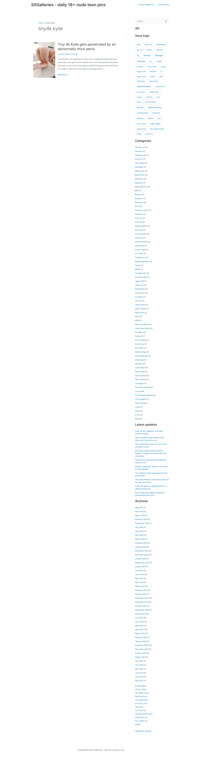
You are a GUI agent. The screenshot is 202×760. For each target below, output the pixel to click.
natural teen (160, 86)
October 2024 (141, 559)
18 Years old (140, 147)
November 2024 (142, 555)
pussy (139, 102)
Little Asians (140, 305)
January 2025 (140, 547)
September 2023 (142, 610)
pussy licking (150, 102)
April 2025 (139, 535)
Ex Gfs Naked (140, 686)
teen (159, 118)
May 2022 (139, 669)
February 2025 (141, 543)
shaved (140, 107)
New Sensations (142, 324)
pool (158, 97)
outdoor (139, 97)
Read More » (63, 74)
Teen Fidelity (140, 379)
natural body (153, 81)
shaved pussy (154, 107)
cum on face (152, 67)
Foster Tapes (140, 250)
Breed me (139, 202)
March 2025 (140, 539)
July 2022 (139, 661)
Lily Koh (138, 301)
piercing (149, 97)
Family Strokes (141, 242)
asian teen (148, 44)
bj (138, 55)
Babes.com (139, 171)
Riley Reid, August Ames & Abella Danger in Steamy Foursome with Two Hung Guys (151, 453)
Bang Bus (139, 183)
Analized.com (140, 155)
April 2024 (139, 582)
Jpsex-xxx (139, 285)
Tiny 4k (74, 54)
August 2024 (140, 566)
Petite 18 (138, 336)
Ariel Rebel (139, 163)
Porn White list (141, 721)
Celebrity (139, 214)
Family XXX (139, 246)
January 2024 (140, 594)
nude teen (154, 92)
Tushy (137, 407)
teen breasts (141, 124)
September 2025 (142, 523)
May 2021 (139, 681)
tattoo (150, 118)
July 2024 (139, 570)
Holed (137, 269)
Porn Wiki (139, 348)
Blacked (138, 194)
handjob (153, 71)
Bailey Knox (140, 175)
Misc (137, 316)
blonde (147, 55)
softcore (140, 118)
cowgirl (159, 61)
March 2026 (140, 515)
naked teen (141, 81)
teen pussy (141, 129)
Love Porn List (141, 703)
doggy (163, 67)
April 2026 (139, 511)
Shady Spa (139, 360)
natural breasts (144, 86)
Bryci (137, 206)
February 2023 (141, 637)
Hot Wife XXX (140, 273)
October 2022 (140, 653)
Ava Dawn (139, 167)
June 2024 (139, 574)
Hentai (138, 265)
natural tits (141, 92)
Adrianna (138, 151)
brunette (141, 61)
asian (139, 44)
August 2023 (140, 614)
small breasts (142, 113)
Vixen (137, 411)
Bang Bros (139, 179)
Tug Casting (140, 403)
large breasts (141, 77)
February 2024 (141, 590)
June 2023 (139, 622)
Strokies (138, 364)
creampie (140, 67)
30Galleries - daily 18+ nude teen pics (68, 4)
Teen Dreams (140, 375)
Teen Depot (140, 371)
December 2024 (142, 551)
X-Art (137, 415)
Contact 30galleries (146, 4)
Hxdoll (137, 724)
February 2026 (141, 519)
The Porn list (140, 710)
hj (161, 71)
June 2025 (139, 531)
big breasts (161, 44)
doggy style (141, 71)
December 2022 (141, 645)
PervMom (139, 332)
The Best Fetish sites (144, 714)
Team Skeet (140, 368)
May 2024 (139, 578)
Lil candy (138, 297)
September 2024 (142, 563)
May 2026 (139, 507)
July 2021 (139, 673)
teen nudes (156, 124)
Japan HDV (139, 281)
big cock (140, 50)
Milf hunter (139, 313)
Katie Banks (140, 289)
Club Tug (139, 218)
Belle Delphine (141, 187)
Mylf (137, 320)
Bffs (136, 190)
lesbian (152, 77)
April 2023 (139, 629)
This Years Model (142, 387)
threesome (149, 134)
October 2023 (141, 606)
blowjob (159, 55)
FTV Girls (139, 253)
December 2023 (142, 598)
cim (151, 61)
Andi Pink (139, 159)
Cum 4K (138, 222)
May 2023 (139, 626)
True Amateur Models (144, 395)
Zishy (137, 419)
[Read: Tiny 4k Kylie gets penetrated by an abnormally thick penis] (44, 60)
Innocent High (141, 277)
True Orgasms (141, 399)
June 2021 (139, 677)
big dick (149, 50)
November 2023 (142, 602)
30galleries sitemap (143, 731)
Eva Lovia (139, 230)
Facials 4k (139, 238)
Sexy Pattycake (141, 356)
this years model (157, 129)
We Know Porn (141, 696)
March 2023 (140, 633)
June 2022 (139, 665)
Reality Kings (140, 352)
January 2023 (140, 641)
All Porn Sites (140, 689)
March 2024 (140, 586)
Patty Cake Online (142, 328)
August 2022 (140, 657)
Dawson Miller (141, 226)
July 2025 (139, 527)
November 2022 (141, 649)
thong (139, 134)
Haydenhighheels (142, 261)
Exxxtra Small (140, 234)
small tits (156, 113)
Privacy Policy (163, 4)
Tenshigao (139, 383)
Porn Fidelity (140, 340)
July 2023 (139, 618)
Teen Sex (139, 707)
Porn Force (139, 344)
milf (160, 77)
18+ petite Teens (142, 693)
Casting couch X (142, 210)
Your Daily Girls (141, 700)
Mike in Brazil (140, 309)
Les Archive (140, 293)
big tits (160, 50)
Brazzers (138, 198)
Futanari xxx (140, 257)
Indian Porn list (141, 717)
